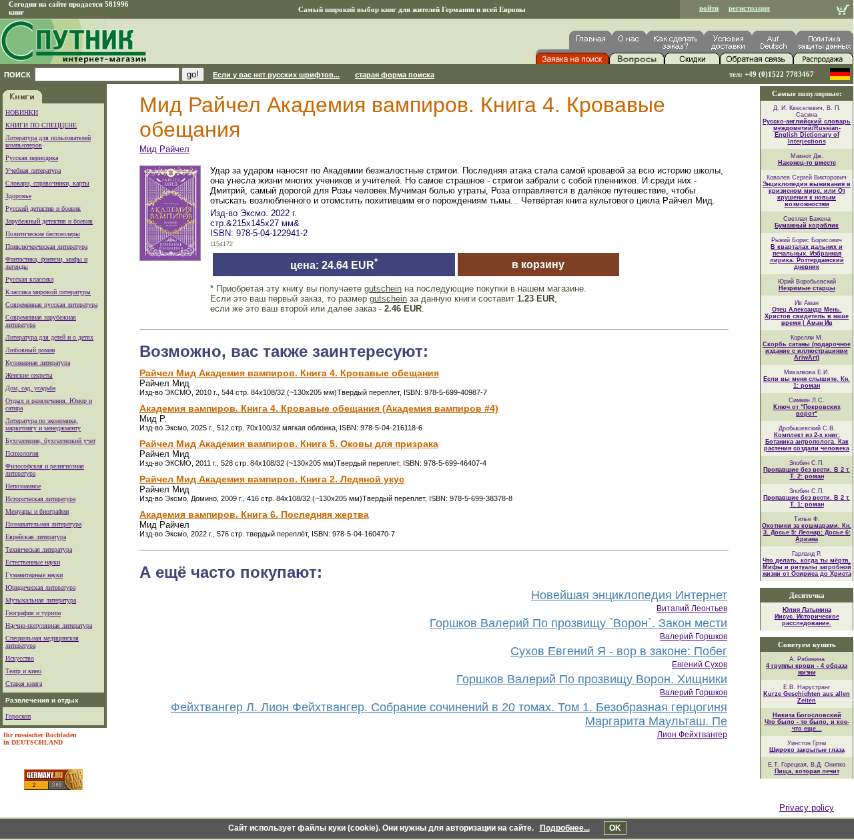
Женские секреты (29, 375)
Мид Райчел (164, 149)
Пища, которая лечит (807, 771)
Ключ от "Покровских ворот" (807, 410)
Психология (22, 453)
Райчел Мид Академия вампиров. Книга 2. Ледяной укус (271, 479)
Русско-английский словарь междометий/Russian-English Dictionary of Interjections (807, 131)
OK (615, 828)
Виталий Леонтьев (692, 608)
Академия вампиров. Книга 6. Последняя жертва (254, 514)
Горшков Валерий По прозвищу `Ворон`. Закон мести (578, 623)
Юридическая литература (40, 587)
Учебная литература (33, 170)
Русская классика (29, 279)
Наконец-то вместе (807, 162)
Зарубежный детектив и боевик (49, 221)
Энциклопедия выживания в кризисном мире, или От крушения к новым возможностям (807, 194)
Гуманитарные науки (34, 574)
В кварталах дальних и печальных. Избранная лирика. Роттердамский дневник (807, 257)
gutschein (383, 289)
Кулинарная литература (37, 362)
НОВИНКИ (21, 112)
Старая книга (23, 683)
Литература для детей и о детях (49, 337)
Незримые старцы (807, 288)
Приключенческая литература (46, 246)
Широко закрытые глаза (807, 750)
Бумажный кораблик (807, 225)
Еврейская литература (35, 536)
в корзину (538, 264)
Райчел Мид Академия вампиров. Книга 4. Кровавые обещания (289, 373)
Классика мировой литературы (48, 292)
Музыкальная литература (40, 600)
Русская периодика (31, 157)
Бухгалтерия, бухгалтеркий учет (50, 440)
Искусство (19, 658)
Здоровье (18, 195)
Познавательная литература (43, 524)
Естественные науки (32, 562)
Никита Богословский (807, 715)
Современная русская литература (51, 304)
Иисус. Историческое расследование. (807, 619)
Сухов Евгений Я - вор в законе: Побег (618, 651)
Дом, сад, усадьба (30, 388)
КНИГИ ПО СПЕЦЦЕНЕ (41, 125)
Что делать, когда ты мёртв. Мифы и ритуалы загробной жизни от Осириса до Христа (807, 567)
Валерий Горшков (693, 636)
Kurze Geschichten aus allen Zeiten (806, 697)
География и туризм (33, 612)
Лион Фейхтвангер (692, 734)
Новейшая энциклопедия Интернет (629, 595)
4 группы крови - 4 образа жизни (806, 669)
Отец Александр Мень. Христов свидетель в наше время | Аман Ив (807, 316)
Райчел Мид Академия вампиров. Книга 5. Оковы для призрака (288, 443)
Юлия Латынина (807, 609)
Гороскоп (18, 716)
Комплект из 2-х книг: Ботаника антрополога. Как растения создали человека (806, 442)
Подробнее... (565, 828)
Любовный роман (30, 350)
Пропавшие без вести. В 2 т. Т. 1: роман (806, 501)
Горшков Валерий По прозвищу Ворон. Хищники (591, 679)
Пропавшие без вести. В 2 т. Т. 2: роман (806, 473)
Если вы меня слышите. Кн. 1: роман (806, 382)
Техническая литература (38, 549)
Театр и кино (23, 671)
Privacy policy (806, 808)
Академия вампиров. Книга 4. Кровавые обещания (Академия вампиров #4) (318, 408)
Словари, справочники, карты (47, 183)
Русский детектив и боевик (43, 208)
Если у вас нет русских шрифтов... (276, 75)
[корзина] (843, 11)
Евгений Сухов (699, 664)
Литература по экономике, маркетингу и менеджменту (43, 424)
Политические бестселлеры (42, 234)
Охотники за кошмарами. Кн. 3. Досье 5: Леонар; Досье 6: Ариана (806, 532)
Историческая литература (40, 498)
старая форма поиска (394, 75)
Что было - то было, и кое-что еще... (807, 725)
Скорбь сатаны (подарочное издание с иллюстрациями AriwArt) (807, 351)
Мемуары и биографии (37, 511)
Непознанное (23, 486)
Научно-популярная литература (48, 625)
